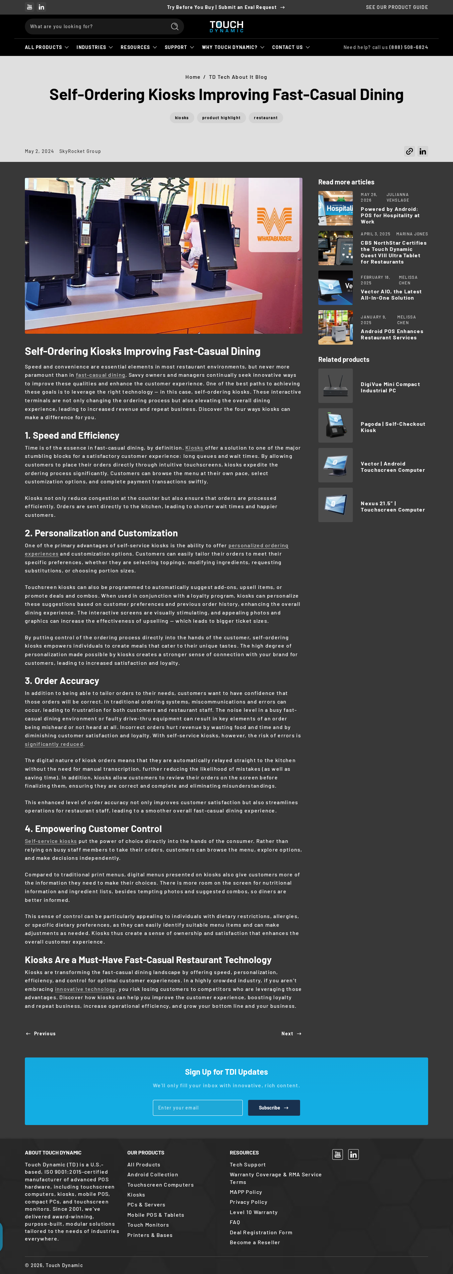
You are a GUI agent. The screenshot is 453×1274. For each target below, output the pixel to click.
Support (176, 47)
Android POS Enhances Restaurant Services (392, 334)
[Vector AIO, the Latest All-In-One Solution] (335, 287)
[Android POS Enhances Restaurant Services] (335, 327)
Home (193, 77)
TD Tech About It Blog (238, 77)
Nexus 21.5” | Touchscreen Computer (393, 506)
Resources (135, 47)
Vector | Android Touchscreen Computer (393, 466)
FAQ (235, 1222)
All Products (43, 47)
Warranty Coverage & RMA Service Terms (276, 1178)
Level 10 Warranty (254, 1212)
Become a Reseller (255, 1242)
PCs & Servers (146, 1204)
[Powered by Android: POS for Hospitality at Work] (335, 208)
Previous (45, 1033)
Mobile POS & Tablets (156, 1214)
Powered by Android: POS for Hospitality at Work (390, 215)
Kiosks (194, 447)
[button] (410, 153)
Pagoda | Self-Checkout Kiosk (393, 426)
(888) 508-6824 (408, 47)
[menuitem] (175, 1164)
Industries (91, 47)
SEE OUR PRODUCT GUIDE (397, 7)
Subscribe (269, 1107)
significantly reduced (54, 744)
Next (287, 1033)
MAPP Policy (246, 1192)
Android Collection (152, 1174)
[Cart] (420, 26)
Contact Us (287, 47)
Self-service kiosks (51, 841)
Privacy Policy (249, 1202)
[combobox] (94, 26)
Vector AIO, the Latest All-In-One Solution (391, 294)
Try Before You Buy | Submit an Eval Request (222, 7)
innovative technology (85, 989)
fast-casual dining (100, 374)
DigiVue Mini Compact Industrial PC (390, 387)
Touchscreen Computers (160, 1184)
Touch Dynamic (64, 1265)
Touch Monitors (148, 1224)
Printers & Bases (150, 1235)
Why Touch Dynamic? (230, 47)
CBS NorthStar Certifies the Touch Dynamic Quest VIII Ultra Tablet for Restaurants (393, 252)
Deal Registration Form (261, 1232)
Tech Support (248, 1164)
